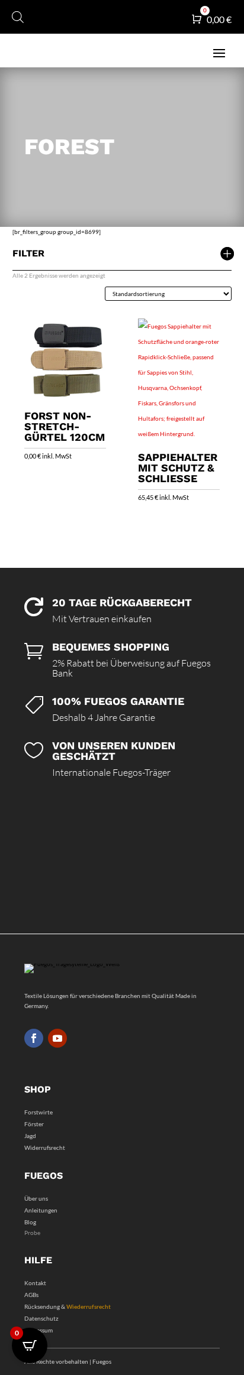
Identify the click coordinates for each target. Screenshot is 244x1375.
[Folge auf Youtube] (57, 1038)
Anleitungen (40, 1210)
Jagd (30, 1135)
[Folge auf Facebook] (33, 1038)
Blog (30, 1222)
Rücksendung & (67, 1306)
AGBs (31, 1294)
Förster (34, 1123)
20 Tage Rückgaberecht (122, 602)
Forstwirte (38, 1112)
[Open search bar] (18, 16)
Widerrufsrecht (44, 1147)
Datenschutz (41, 1318)
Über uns (36, 1198)
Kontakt (35, 1282)
